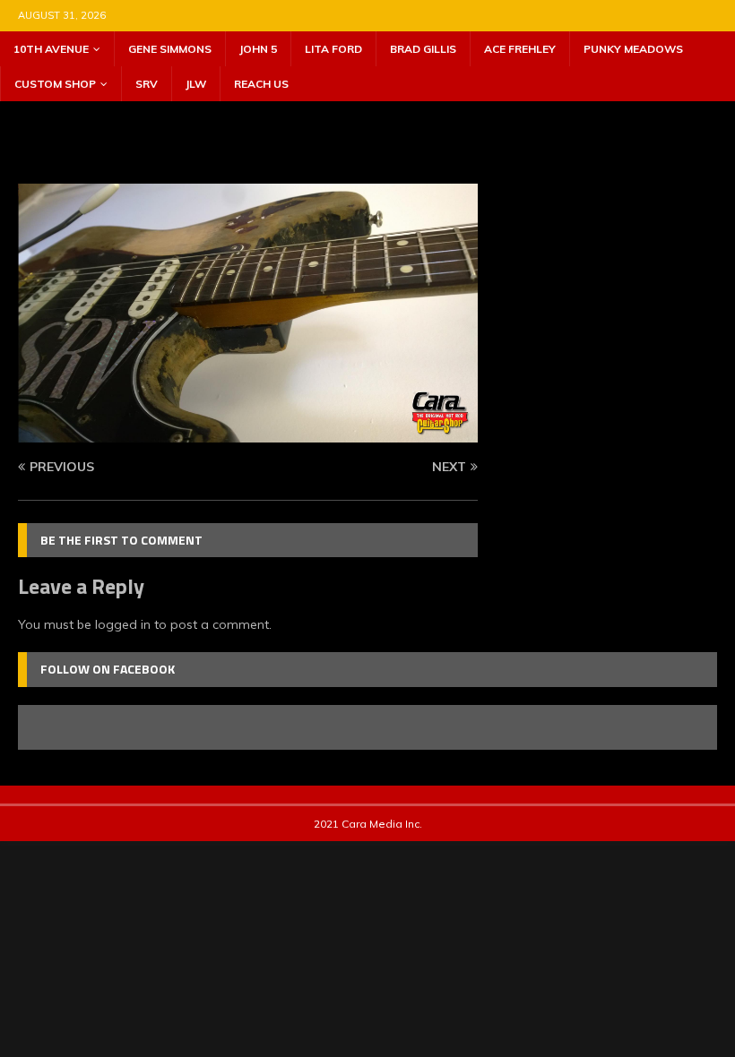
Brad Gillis (423, 49)
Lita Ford (333, 49)
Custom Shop (55, 83)
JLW (196, 83)
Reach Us (261, 83)
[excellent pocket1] (248, 432)
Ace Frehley (520, 49)
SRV (146, 83)
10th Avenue (51, 49)
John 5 (258, 49)
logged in (123, 624)
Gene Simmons (170, 49)
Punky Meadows (633, 49)
